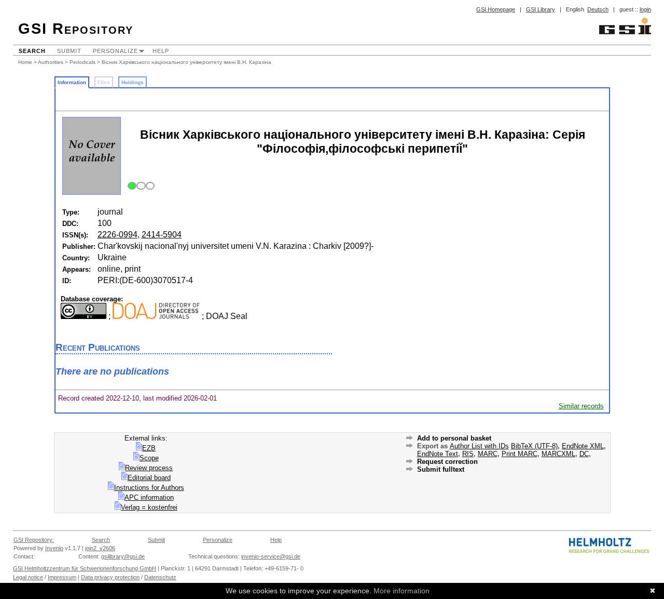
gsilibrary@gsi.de (123, 556)
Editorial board (149, 478)
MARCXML (558, 454)
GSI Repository (75, 28)
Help (161, 51)
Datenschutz (160, 577)
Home (25, 62)
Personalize (115, 51)
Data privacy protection (110, 577)
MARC (487, 454)
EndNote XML (583, 446)
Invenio (54, 548)
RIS (468, 454)
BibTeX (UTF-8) (534, 446)
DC (584, 454)
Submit (69, 51)
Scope (149, 458)
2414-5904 (162, 234)
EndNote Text (437, 454)
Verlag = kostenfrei (149, 507)
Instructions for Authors (149, 487)
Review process (149, 468)
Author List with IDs (479, 446)
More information (402, 591)
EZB (149, 448)
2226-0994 (117, 234)
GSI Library (540, 9)
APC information (149, 497)
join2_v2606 (100, 548)
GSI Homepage (495, 9)
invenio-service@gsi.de (270, 556)
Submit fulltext (440, 469)
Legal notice (28, 577)
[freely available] (140, 186)
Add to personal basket (454, 438)
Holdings (132, 82)
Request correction (447, 461)
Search (32, 51)
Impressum (62, 577)
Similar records (581, 406)
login (645, 9)
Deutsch (597, 9)
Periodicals (82, 62)
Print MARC (519, 454)
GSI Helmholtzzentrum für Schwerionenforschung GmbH (84, 568)
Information (72, 82)
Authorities (50, 62)
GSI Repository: (33, 540)
